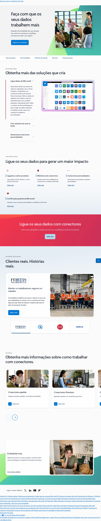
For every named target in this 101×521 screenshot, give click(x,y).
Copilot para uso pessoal (42, 496)
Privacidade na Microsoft (55, 510)
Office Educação (59, 501)
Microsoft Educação (89, 499)
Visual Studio (10, 510)
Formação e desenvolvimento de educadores (78, 501)
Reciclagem (65, 499)
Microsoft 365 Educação (45, 501)
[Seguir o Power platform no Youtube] (34, 490)
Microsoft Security (14, 506)
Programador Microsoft (87, 506)
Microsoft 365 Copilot (50, 506)
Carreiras (17, 510)
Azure (22, 506)
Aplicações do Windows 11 (86, 496)
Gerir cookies (50, 517)
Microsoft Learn (5, 508)
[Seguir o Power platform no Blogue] (39, 490)
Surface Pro (3, 496)
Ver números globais (13, 472)
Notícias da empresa (40, 510)
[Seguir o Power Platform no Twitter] (25, 490)
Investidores (67, 510)
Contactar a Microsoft (31, 517)
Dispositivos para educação (8, 501)
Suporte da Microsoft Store (28, 499)
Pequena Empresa (73, 506)
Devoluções (41, 499)
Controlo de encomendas (53, 499)
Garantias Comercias (76, 499)
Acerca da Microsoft (27, 510)
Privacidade (42, 517)
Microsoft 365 (55, 496)
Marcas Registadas (74, 517)
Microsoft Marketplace (64, 508)
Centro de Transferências (12, 499)
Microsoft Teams (62, 506)
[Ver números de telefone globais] (98, 260)
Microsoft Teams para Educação (28, 501)
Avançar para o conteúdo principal (11, 1)
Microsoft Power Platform (80, 508)
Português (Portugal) (6, 513)
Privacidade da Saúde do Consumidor (12, 517)
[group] (50, 295)
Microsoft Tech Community (48, 508)
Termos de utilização (61, 517)
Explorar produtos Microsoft (69, 496)
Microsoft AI (4, 506)
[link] (10, 58)
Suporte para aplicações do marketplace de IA (24, 508)
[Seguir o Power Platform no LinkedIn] (30, 490)
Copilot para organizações (26, 496)
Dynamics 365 (28, 506)
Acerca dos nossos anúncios (89, 517)
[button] (45, 83)
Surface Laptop (12, 496)
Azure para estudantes (21, 503)
